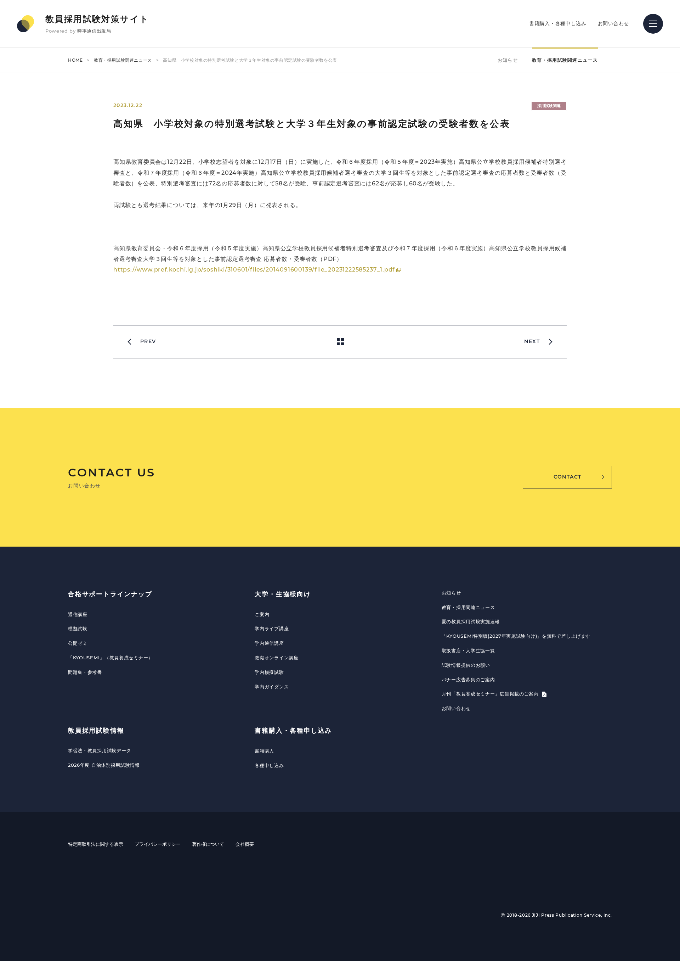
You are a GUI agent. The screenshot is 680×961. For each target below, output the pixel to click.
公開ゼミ (77, 643)
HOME (75, 60)
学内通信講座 (269, 643)
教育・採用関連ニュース (468, 607)
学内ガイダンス (272, 686)
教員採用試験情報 (96, 730)
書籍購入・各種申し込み (557, 23)
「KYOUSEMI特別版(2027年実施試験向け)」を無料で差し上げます (516, 636)
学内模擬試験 (269, 672)
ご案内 (262, 614)
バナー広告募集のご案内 (468, 679)
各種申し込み (269, 765)
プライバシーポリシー (158, 844)
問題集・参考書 (85, 672)
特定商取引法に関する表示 (95, 844)
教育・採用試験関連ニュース (123, 60)
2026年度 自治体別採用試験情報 (104, 765)
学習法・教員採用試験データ (99, 750)
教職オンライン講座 (276, 657)
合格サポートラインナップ (110, 594)
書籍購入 (264, 751)
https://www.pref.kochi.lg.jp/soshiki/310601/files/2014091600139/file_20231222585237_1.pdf (254, 269)
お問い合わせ (613, 23)
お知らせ (508, 60)
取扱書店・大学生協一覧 (468, 650)
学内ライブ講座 (272, 628)
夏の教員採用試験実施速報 (471, 621)
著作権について (208, 844)
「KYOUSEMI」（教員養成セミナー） (110, 657)
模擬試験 (77, 628)
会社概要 (245, 844)
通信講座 (77, 614)
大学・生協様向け (283, 594)
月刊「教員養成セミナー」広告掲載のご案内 (491, 694)
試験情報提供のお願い (466, 665)
